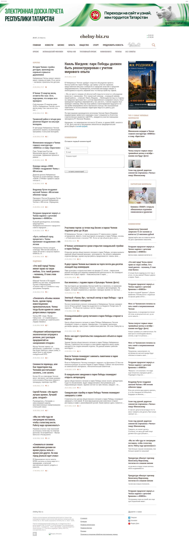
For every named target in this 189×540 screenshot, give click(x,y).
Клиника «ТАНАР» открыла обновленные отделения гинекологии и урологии (142, 209)
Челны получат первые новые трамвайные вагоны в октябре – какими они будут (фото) (141, 153)
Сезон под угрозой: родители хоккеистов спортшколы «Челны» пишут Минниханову (141, 173)
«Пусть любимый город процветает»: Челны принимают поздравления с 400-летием (47, 240)
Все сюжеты (130, 51)
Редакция (83, 521)
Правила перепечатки (87, 524)
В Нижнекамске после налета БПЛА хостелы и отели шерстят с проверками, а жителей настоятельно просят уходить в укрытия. (46, 463)
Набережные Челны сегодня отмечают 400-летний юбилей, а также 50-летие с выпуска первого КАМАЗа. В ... (46, 251)
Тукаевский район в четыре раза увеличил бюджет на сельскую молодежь (47, 122)
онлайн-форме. (82, 126)
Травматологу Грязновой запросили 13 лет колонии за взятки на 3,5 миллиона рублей (141, 231)
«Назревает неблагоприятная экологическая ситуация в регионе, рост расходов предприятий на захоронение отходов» (47, 337)
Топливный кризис (88, 51)
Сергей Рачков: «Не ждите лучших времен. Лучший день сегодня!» (45, 394)
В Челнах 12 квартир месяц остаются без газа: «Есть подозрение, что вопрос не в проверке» (45, 97)
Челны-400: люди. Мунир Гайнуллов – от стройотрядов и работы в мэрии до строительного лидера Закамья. (46, 319)
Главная (37, 44)
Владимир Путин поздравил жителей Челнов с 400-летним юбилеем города (45, 192)
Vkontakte (134, 520)
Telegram (134, 517)
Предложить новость (113, 44)
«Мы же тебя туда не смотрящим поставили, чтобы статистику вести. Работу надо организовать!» (46, 421)
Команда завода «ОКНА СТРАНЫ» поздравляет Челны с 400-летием (46, 169)
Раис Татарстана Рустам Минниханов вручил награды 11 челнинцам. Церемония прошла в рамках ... (46, 154)
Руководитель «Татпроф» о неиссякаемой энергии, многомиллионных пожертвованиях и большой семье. (46, 404)
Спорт (96, 44)
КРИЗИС (36, 51)
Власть (72, 44)
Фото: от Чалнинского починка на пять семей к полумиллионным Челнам (141, 306)
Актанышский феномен (53, 51)
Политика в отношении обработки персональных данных (99, 534)
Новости (49, 44)
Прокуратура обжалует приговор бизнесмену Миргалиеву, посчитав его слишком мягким (141, 460)
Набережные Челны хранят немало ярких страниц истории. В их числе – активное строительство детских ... (46, 81)
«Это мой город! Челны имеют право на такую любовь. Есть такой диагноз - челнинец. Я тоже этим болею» (46, 271)
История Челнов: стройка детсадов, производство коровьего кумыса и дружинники (44, 71)
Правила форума (86, 528)
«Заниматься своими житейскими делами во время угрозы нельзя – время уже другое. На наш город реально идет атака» (45, 450)
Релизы (118, 51)
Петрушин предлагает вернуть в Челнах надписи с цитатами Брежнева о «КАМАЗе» (46, 216)
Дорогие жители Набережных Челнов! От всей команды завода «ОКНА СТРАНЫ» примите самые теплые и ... (46, 177)
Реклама (83, 531)
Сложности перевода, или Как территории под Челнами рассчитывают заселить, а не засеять (45, 368)
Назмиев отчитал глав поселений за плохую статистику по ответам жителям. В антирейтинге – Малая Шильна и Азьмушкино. (46, 432)
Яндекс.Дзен (135, 523)
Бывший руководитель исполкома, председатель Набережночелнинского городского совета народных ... (46, 225)
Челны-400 (71, 51)
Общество (84, 44)
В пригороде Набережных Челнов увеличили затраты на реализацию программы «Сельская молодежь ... (46, 131)
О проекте (83, 518)
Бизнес (61, 44)
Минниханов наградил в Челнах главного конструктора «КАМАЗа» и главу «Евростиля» (47, 145)
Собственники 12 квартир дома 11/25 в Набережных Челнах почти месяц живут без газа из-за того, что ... (46, 107)
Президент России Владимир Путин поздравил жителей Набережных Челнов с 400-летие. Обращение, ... (47, 201)
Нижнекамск (105, 51)
